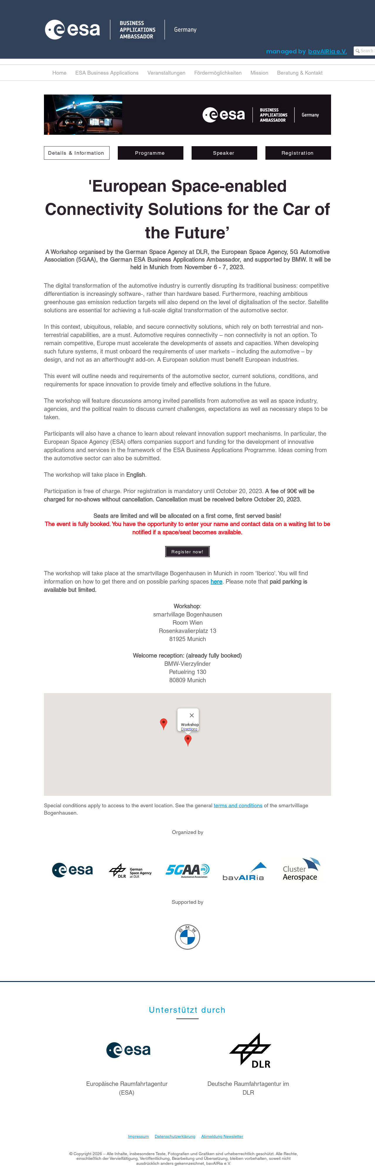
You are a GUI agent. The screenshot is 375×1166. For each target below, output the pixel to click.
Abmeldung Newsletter (222, 1136)
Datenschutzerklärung (175, 1136)
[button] (107, 72)
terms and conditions (238, 805)
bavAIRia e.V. (327, 51)
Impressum (138, 1136)
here (216, 581)
